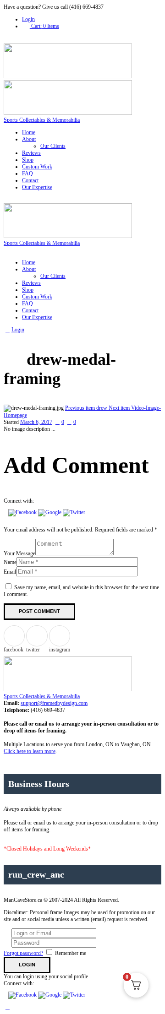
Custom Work (37, 166)
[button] (23, 512)
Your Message (19, 553)
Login (28, 19)
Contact (30, 180)
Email (10, 572)
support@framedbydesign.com (54, 703)
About (29, 139)
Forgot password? (23, 953)
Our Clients (53, 146)
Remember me (70, 953)
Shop (27, 160)
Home (28, 132)
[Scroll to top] (7, 1006)
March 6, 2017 (36, 422)
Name (10, 562)
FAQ (27, 173)
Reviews (31, 153)
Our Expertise (37, 187)
